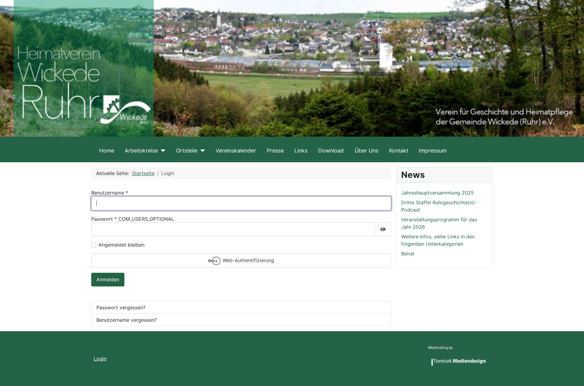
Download (331, 150)
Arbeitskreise (141, 150)
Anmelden (107, 279)
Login (100, 359)
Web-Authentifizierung (247, 260)
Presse (275, 150)
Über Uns (366, 150)
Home (106, 150)
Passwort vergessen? (120, 307)
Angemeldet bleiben (121, 245)
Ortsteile (186, 150)
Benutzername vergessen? (126, 320)
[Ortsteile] (201, 151)
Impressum (433, 150)
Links (301, 150)
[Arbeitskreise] (161, 151)
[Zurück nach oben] (573, 374)
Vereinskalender (236, 150)
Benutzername (109, 193)
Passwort (104, 219)
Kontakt (398, 150)
